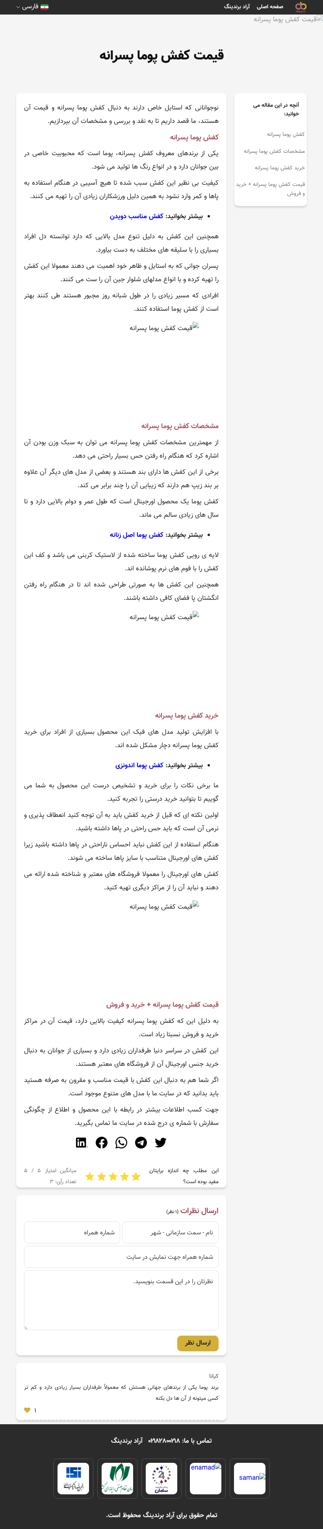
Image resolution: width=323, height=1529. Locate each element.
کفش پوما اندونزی (139, 766)
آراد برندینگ (237, 7)
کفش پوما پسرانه (286, 134)
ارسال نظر (198, 1343)
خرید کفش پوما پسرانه (280, 168)
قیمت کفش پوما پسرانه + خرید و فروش (270, 189)
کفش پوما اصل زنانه (137, 535)
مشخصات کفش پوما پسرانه (274, 151)
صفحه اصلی (270, 7)
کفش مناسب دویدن (136, 217)
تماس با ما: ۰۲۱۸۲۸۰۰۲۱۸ (180, 1441)
